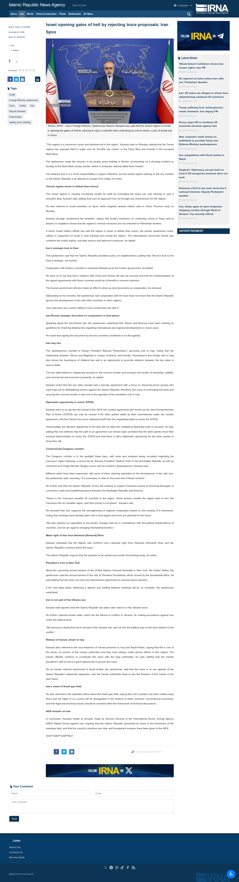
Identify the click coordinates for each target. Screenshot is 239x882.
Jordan (22, 105)
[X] (105, 867)
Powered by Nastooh (24, 874)
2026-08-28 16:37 (189, 87)
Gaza (12, 105)
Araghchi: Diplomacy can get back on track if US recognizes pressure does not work (203, 173)
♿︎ (231, 874)
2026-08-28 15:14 (189, 116)
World (30, 14)
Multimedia (75, 14)
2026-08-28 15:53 (189, 101)
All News (88, 14)
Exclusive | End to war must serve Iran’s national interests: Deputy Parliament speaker (202, 192)
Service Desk (17, 857)
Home (14, 14)
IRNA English (37, 5)
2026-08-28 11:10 (189, 200)
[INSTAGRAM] (116, 867)
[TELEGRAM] (111, 867)
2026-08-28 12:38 (189, 163)
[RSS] (133, 867)
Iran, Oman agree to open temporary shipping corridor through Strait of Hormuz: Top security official (200, 210)
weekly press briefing (20, 122)
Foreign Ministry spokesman (23, 100)
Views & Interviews (46, 14)
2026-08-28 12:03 (189, 182)
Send (14, 818)
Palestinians (15, 117)
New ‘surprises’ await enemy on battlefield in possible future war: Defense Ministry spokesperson (199, 140)
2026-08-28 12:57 (189, 149)
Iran (22, 14)
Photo (62, 14)
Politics (16, 50)
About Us (14, 847)
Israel (12, 94)
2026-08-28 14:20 (189, 130)
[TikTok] (122, 867)
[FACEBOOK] (127, 867)
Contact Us (16, 852)
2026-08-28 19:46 (189, 72)
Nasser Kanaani (17, 111)
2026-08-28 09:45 (189, 218)
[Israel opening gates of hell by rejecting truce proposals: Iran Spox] (110, 81)
